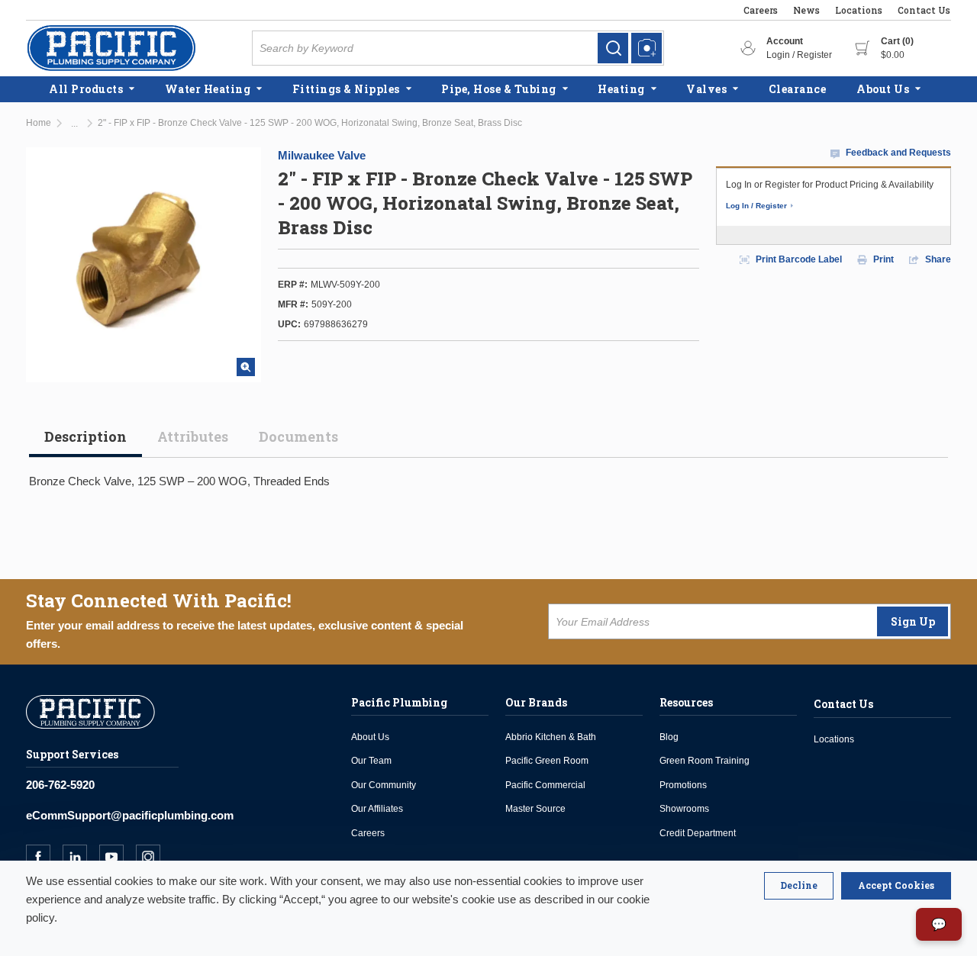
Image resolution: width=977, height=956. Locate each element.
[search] (613, 48)
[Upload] (646, 48)
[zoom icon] (246, 367)
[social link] (44, 857)
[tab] (85, 442)
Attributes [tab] (192, 436)
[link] (613, 48)
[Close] (799, 886)
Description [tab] (85, 436)
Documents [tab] (298, 436)
